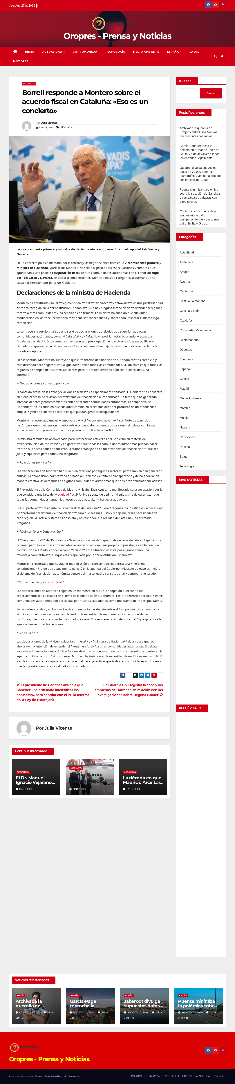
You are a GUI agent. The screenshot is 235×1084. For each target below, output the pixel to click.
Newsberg (56, 1076)
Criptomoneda (85, 51)
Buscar (185, 81)
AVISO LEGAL (203, 1076)
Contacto (219, 1076)
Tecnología (115, 51)
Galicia (184, 378)
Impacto (25, 582)
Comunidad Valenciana (195, 330)
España (173, 51)
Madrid (184, 388)
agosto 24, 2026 (193, 1012)
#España (66, 127)
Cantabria (186, 291)
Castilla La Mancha (193, 301)
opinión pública (50, 582)
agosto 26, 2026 (30, 1012)
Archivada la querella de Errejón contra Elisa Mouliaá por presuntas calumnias (199, 132)
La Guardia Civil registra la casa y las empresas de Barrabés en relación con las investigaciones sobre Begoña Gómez (129, 690)
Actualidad (52, 51)
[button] (215, 56)
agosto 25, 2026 (138, 1012)
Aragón (184, 271)
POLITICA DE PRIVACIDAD (146, 1076)
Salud (194, 51)
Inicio (29, 51)
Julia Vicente (49, 122)
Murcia (184, 417)
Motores (20, 61)
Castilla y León (190, 310)
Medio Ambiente (146, 51)
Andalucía (186, 262)
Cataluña (186, 320)
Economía (186, 359)
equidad (63, 494)
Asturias (185, 281)
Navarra (185, 427)
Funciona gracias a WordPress (25, 1076)
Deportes (186, 349)
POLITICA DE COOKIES (178, 1076)
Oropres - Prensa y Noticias (117, 36)
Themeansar (73, 1076)
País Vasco (187, 437)
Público (185, 446)
